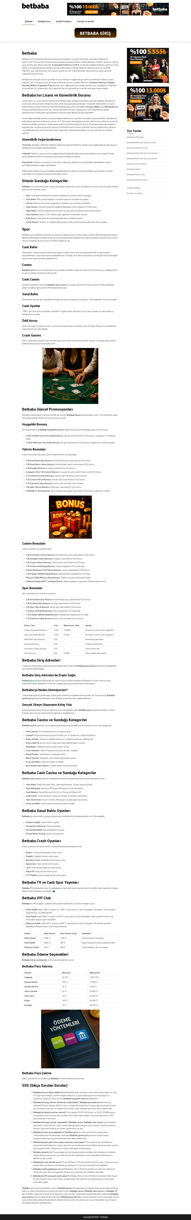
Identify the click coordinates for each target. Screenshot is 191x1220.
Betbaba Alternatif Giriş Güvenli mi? (142, 153)
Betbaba (28, 21)
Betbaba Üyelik (133, 169)
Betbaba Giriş (44, 21)
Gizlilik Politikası (64, 21)
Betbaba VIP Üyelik (135, 137)
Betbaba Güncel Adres (137, 164)
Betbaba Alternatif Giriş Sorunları (141, 142)
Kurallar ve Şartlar (85, 21)
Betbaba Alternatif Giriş (137, 180)
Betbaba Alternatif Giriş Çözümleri (142, 158)
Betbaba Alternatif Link (137, 148)
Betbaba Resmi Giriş (136, 174)
